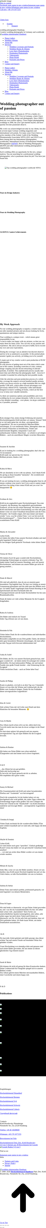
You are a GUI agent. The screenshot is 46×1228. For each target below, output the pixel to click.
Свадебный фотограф (8, 1113)
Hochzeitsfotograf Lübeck (9, 1109)
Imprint (7, 1165)
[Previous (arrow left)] (1, 1227)
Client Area (4, 20)
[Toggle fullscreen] (6, 1225)
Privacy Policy (10, 1163)
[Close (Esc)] (1, 1225)
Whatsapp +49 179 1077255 (10, 1134)
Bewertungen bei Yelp (8, 1138)
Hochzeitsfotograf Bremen (10, 1097)
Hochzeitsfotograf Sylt (8, 1101)
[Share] (3, 1225)
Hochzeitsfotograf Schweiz (10, 1105)
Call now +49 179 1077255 (10, 10)
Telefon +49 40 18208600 (9, 1130)
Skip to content (5, 3)
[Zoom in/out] (8, 1225)
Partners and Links (12, 1161)
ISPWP (14, 144)
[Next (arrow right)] (3, 1227)
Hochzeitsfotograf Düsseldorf (11, 1093)
